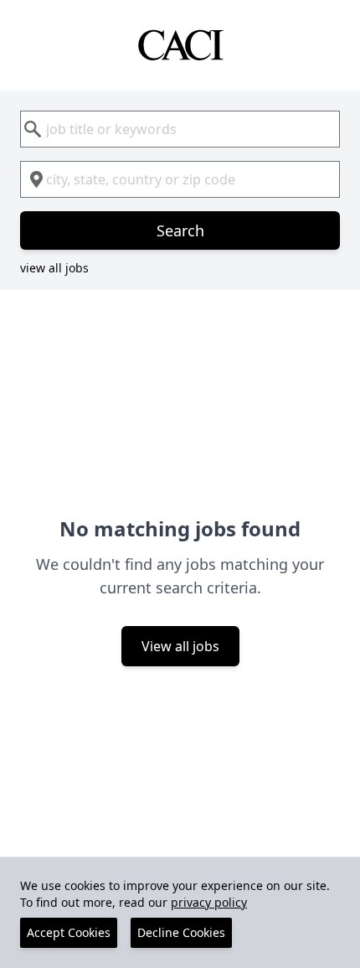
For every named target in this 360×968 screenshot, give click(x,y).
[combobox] (180, 129)
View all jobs (180, 646)
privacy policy (209, 902)
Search (180, 230)
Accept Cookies (69, 932)
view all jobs (54, 268)
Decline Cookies (181, 932)
